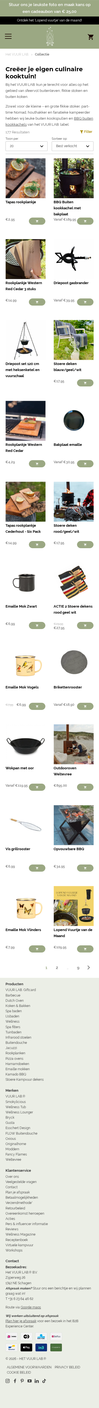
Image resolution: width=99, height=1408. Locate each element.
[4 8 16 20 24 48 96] (27, 146)
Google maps (31, 1307)
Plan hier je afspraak (21, 1321)
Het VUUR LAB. (17, 54)
